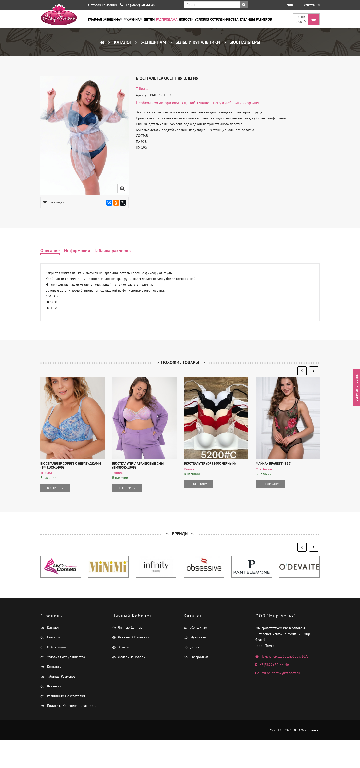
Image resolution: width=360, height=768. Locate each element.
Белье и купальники (197, 42)
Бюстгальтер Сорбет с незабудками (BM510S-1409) (70, 465)
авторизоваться (172, 102)
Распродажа (166, 19)
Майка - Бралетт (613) (274, 463)
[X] (123, 203)
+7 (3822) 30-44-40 (274, 664)
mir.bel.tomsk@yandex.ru (281, 673)
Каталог (122, 42)
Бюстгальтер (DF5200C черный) (210, 463)
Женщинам (112, 19)
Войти (289, 5)
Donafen (190, 469)
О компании (56, 647)
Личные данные (130, 627)
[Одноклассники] (116, 203)
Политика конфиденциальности (71, 705)
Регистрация (311, 5)
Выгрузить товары (356, 388)
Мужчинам (133, 19)
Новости (186, 19)
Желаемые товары (131, 657)
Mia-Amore (264, 469)
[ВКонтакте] (109, 203)
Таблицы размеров (256, 19)
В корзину (55, 488)
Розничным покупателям (65, 696)
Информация (77, 250)
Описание (50, 250)
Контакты (53, 666)
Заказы (123, 647)
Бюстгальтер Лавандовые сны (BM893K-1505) (138, 465)
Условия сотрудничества (216, 19)
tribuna (142, 88)
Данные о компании (133, 637)
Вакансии (53, 686)
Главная (95, 19)
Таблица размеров (113, 250)
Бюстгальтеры (244, 42)
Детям (149, 19)
